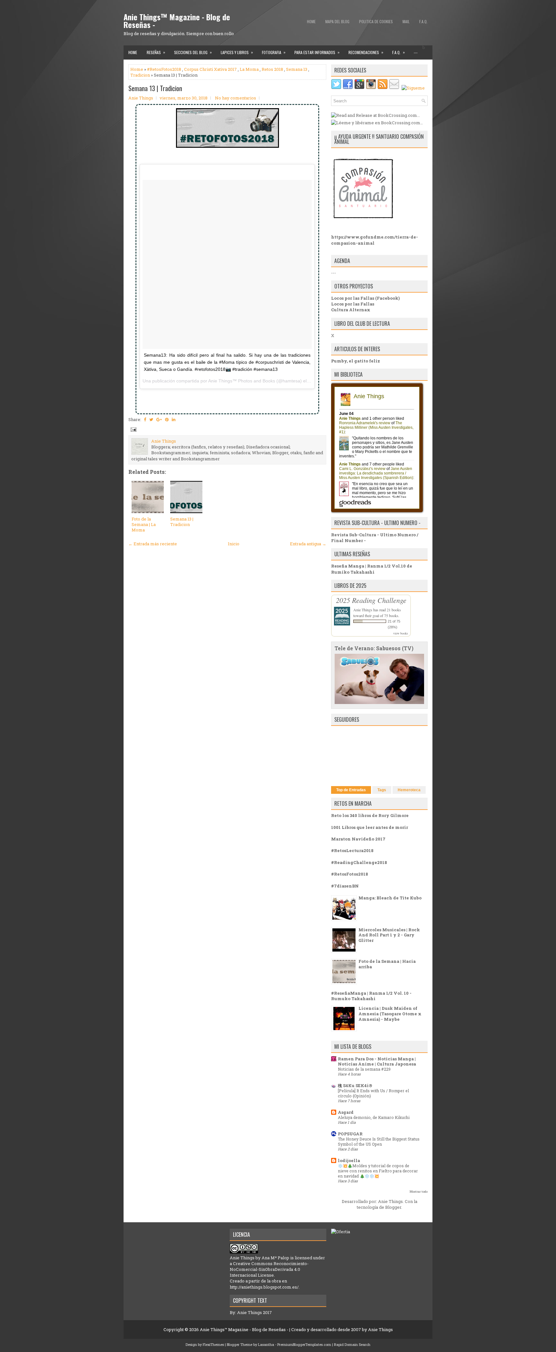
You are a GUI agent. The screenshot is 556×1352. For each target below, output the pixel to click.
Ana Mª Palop (275, 1258)
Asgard (346, 1112)
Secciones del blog (193, 52)
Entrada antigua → (308, 544)
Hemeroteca (409, 790)
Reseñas (156, 52)
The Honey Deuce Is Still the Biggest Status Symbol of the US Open (379, 1141)
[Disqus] (227, 634)
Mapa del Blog (337, 21)
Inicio (233, 544)
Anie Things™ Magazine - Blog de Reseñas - (177, 20)
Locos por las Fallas (352, 304)
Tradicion (140, 75)
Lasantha (266, 1344)
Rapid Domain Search (352, 1344)
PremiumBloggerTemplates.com (304, 1344)
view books (400, 633)
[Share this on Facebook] (145, 419)
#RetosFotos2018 (164, 69)
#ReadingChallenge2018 (359, 862)
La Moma (249, 69)
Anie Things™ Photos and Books (241, 380)
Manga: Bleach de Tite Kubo (390, 898)
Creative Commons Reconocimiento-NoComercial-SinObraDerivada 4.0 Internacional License (269, 1269)
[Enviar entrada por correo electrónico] (132, 429)
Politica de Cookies (376, 21)
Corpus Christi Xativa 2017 (210, 69)
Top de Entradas (351, 790)
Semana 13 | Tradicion (155, 88)
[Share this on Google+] (159, 419)
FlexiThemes (213, 1344)
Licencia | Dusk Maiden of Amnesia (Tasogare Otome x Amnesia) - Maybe (390, 1013)
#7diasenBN (345, 886)
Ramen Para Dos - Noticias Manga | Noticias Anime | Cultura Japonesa (377, 1061)
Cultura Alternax (350, 310)
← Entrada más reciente (152, 544)
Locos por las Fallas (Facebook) (365, 298)
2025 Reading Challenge (371, 600)
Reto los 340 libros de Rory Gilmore (370, 815)
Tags (381, 790)
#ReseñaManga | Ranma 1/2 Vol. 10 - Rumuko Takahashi (371, 995)
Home (311, 21)
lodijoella (349, 1160)
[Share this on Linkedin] (173, 419)
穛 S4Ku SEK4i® (355, 1085)
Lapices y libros (237, 52)
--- (416, 52)
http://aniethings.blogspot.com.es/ (264, 1287)
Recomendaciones (365, 52)
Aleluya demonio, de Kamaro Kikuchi (374, 1117)
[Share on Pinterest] (166, 419)
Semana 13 (296, 69)
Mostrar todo (419, 1191)
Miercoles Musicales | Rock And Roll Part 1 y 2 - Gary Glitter (389, 935)
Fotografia (273, 52)
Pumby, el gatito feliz (355, 361)
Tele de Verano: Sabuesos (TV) (374, 648)
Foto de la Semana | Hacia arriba (387, 964)
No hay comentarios (235, 98)
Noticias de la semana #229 (364, 1069)
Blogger (393, 1207)
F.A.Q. (423, 21)
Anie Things (362, 609)
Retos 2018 (272, 69)
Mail (406, 21)
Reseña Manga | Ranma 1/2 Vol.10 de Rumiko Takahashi (371, 569)
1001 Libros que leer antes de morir (369, 827)
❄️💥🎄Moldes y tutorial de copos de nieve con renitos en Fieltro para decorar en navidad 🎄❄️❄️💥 (378, 1170)
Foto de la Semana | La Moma (144, 524)
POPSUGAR (350, 1134)
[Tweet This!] (151, 419)
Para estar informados (316, 52)
